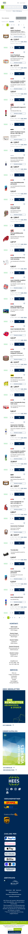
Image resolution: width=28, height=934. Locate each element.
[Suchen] (2, 7)
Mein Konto (14, 677)
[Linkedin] (7, 790)
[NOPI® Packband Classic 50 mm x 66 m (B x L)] (6, 138)
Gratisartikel (14, 676)
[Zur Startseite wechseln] (4, 2)
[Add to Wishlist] (24, 27)
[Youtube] (7, 793)
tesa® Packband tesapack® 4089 (15, 207)
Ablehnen (10, 929)
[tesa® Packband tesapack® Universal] (6, 358)
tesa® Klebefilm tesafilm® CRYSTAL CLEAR (18, 281)
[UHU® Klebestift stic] (6, 383)
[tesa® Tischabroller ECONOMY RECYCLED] (6, 311)
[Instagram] (16, 790)
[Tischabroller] (6, 554)
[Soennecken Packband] (6, 532)
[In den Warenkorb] (19, 47)
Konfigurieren (17, 929)
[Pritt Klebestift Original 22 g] (6, 113)
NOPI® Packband (16, 477)
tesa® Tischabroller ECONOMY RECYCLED (17, 307)
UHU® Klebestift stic (16, 377)
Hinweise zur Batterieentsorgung (13, 894)
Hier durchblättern (8, 770)
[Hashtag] (19, 790)
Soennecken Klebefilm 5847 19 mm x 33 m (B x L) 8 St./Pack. (17, 425)
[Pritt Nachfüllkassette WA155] (6, 239)
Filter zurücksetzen (22, 18)
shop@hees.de (14, 661)
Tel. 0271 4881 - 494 (14, 662)
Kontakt (14, 679)
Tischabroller (14, 550)
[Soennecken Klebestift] (6, 163)
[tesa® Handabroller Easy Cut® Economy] (6, 262)
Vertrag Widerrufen (14, 682)
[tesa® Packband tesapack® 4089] (6, 213)
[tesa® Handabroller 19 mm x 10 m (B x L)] (6, 507)
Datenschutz (9, 890)
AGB (14, 890)
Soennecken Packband (17, 526)
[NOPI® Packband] (6, 483)
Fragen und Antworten (14, 674)
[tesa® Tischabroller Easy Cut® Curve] (6, 407)
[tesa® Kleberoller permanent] (6, 577)
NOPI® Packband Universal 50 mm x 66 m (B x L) (17, 31)
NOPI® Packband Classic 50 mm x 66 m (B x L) (18, 132)
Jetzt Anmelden (7, 725)
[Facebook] (12, 790)
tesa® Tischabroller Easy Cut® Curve (18, 403)
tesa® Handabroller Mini (18, 329)
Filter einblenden (5, 18)
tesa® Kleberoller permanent (16, 572)
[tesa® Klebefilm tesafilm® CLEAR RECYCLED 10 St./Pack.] (6, 457)
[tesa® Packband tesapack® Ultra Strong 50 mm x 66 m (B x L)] (6, 61)
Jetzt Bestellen (7, 767)
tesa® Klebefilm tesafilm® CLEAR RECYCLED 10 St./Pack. (18, 451)
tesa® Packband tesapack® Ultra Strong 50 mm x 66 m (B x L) (17, 55)
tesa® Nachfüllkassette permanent (17, 183)
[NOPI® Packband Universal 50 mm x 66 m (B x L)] (6, 36)
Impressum (18, 890)
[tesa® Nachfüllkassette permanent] (6, 188)
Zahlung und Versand (14, 896)
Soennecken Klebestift (17, 158)
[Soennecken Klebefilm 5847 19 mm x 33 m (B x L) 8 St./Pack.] (6, 431)
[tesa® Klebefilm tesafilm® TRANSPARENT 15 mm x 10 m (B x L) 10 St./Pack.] (6, 87)
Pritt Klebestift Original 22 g (18, 108)
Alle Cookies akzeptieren (14, 932)
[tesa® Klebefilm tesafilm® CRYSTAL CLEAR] (6, 286)
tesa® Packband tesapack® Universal (16, 352)
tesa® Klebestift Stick (17, 597)
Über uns (14, 673)
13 (18, 24)
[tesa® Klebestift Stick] (6, 602)
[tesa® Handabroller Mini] (6, 334)
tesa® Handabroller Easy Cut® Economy (18, 258)
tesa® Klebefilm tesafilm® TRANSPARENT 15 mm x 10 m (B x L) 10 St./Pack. (18, 82)
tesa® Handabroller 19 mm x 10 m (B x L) (17, 502)
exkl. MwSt (22, 3)
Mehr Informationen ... (19, 926)
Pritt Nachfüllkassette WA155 (17, 233)
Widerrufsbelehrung (13, 892)
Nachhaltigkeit (14, 681)
